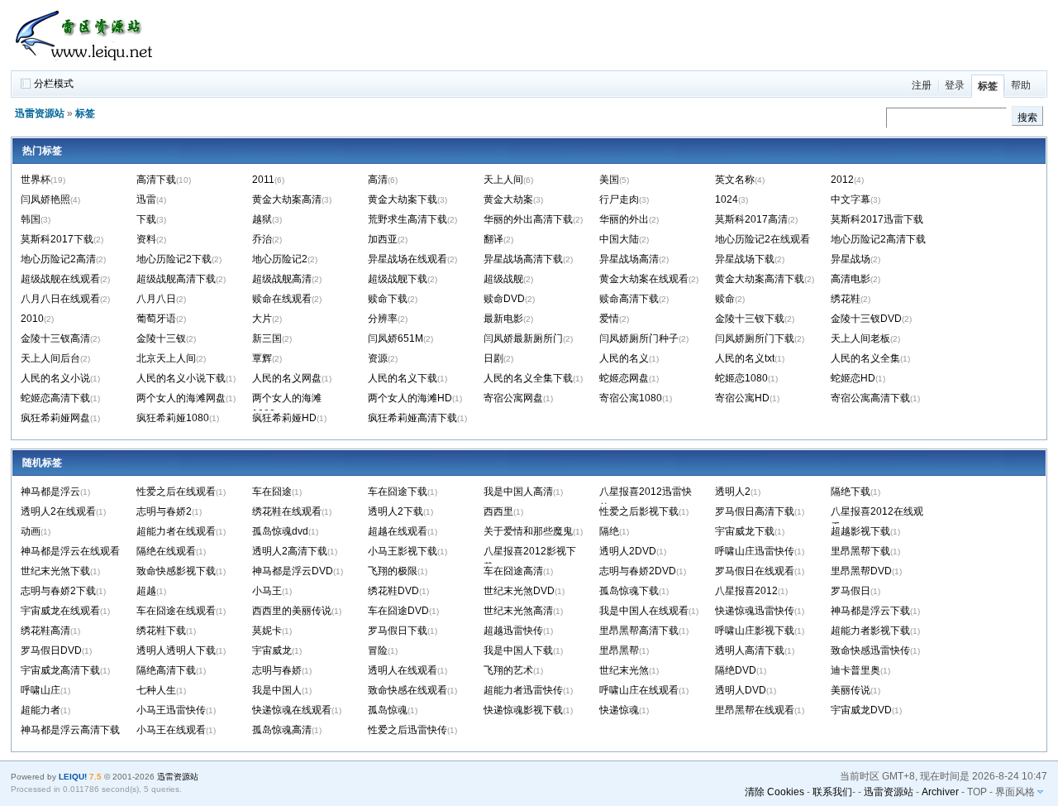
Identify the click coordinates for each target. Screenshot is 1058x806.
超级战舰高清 (282, 279)
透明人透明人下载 (176, 650)
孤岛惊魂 (387, 710)
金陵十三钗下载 (749, 318)
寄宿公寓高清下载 (870, 398)
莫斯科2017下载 (57, 239)
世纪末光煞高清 (518, 610)
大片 (262, 318)
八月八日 (156, 299)
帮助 (1021, 85)
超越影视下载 (860, 531)
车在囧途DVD (398, 610)
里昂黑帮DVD (861, 571)
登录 (955, 85)
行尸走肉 (619, 199)
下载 (146, 219)
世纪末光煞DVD (519, 591)
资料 (146, 239)
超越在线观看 (397, 531)
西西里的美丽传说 (291, 610)
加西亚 (383, 239)
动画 (31, 531)
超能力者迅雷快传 (523, 690)
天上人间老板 (860, 338)
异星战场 (850, 259)
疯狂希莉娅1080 (172, 418)
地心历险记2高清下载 (878, 239)
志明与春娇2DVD (637, 571)
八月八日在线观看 (60, 299)
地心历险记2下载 (174, 259)
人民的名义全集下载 (528, 378)
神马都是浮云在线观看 (70, 551)
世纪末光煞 (624, 670)
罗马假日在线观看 (754, 571)
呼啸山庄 (40, 690)
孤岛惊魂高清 (282, 730)
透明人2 (733, 491)
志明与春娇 (277, 670)
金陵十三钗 (161, 338)
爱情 (609, 318)
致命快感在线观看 (407, 690)
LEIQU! (73, 776)
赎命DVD (504, 299)
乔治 (262, 239)
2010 (32, 318)
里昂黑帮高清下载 (639, 630)
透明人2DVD (627, 551)
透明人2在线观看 (58, 511)
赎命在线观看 (282, 299)
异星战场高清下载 (523, 259)
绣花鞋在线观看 (287, 511)
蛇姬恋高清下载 (55, 398)
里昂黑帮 (619, 650)
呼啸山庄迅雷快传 (754, 551)
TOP (977, 792)
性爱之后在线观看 (176, 491)
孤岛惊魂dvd (280, 531)
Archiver (940, 792)
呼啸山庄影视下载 (754, 630)
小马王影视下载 (402, 551)
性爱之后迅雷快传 (407, 730)
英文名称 (735, 179)
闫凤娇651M (395, 338)
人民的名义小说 (55, 378)
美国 (609, 179)
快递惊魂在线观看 (291, 710)
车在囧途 (272, 491)
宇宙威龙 (272, 650)
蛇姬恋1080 (741, 378)
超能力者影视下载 (870, 630)
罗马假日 (850, 591)
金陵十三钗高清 (55, 338)
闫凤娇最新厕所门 (523, 338)
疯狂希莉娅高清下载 (412, 418)
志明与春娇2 (164, 511)
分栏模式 (54, 83)
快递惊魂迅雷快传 (754, 610)
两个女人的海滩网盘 (181, 398)
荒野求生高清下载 (407, 219)
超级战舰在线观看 (60, 279)
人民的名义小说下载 (181, 378)
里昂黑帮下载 (860, 551)
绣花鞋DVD (393, 591)
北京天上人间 (166, 358)
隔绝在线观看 (166, 551)
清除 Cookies (774, 792)
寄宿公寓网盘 (513, 398)
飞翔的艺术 (508, 670)
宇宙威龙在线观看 (60, 610)
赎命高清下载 (629, 299)
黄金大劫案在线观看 (644, 279)
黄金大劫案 (508, 199)
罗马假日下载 (397, 630)
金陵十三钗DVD (866, 318)
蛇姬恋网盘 (624, 378)
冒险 (378, 650)
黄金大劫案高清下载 (759, 279)
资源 (378, 358)
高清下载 (156, 179)
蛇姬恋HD (853, 378)
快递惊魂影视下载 (523, 710)
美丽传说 (850, 690)
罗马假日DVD (51, 650)
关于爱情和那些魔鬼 (528, 531)
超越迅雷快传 (513, 630)
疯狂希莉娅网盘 (55, 418)
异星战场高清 (629, 259)
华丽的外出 (624, 219)
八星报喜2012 (746, 591)
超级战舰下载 (397, 279)
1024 (726, 199)
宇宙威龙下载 (744, 531)
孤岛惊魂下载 (629, 591)
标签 (988, 86)
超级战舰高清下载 (176, 279)
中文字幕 (850, 199)
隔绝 (609, 531)
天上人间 (503, 179)
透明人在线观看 (402, 670)
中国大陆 (619, 239)
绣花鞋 (845, 299)
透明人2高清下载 (289, 551)
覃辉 (262, 358)
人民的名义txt (744, 358)
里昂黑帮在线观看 (754, 710)
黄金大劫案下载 (402, 199)
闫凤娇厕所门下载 (754, 338)
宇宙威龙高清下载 (60, 670)
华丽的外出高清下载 (528, 219)
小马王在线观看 (171, 730)
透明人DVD (740, 690)
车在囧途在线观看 (176, 610)
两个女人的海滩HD (410, 398)
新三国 (267, 338)
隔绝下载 (850, 491)
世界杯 (35, 179)
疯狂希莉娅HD (284, 418)
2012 (842, 179)
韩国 (31, 219)
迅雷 (146, 199)
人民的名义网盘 (287, 378)
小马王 (267, 591)
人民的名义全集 (865, 358)
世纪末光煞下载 (55, 571)
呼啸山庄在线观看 (639, 690)
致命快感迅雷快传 (870, 650)
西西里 (498, 511)
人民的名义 (624, 358)
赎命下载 (387, 299)
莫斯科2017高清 (751, 219)
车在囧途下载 (397, 491)
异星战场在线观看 (407, 259)
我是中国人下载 (518, 650)
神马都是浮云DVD (292, 571)
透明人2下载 (395, 511)
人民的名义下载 (402, 378)
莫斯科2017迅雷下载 (877, 219)
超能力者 (40, 710)
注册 (922, 85)
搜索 (1027, 117)
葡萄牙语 (156, 318)
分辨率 (383, 318)
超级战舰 (503, 279)
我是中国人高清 (518, 491)
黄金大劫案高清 (287, 199)
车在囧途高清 (513, 571)
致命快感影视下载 (176, 571)
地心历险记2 (279, 259)
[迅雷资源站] (89, 63)
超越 (146, 591)
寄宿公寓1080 (630, 398)
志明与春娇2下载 (58, 591)
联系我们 (832, 792)
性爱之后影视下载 (639, 511)
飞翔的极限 (392, 571)
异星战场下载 (744, 259)
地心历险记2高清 (58, 259)
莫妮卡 (267, 630)
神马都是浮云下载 (870, 610)
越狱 (262, 219)
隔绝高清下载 (166, 670)
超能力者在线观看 (176, 531)
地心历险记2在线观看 (762, 239)
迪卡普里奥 (855, 670)
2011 (263, 179)
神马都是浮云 (50, 491)
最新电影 (503, 318)
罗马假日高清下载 (754, 511)
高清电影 (850, 279)
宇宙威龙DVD (861, 710)
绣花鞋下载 (161, 630)
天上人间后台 (50, 358)
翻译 (493, 239)
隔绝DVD (735, 670)
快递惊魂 (619, 710)
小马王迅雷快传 (171, 710)
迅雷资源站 (39, 113)
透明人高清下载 (749, 650)
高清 (378, 179)
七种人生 (156, 690)
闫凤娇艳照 (45, 199)
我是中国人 (277, 690)
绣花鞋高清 (45, 630)
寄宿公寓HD (742, 398)
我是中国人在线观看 (644, 610)
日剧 (493, 358)
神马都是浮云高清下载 (70, 730)
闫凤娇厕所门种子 (639, 338)
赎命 (725, 299)
